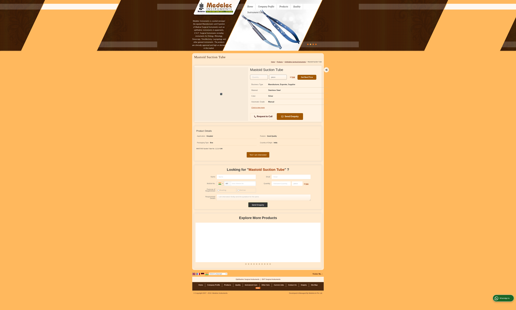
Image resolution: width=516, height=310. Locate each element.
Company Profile (266, 6)
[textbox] (278, 77)
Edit (293, 77)
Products (283, 6)
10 (270, 264)
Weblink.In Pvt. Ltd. (315, 293)
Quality (296, 6)
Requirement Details (210, 197)
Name (213, 177)
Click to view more (258, 108)
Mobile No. (211, 183)
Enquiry (304, 285)
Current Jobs (279, 285)
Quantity (267, 183)
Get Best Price (307, 77)
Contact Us (292, 285)
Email (268, 177)
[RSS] (258, 288)
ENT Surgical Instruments (271, 279)
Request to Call (264, 116)
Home (250, 6)
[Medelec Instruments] (216, 8)
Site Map (314, 285)
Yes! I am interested (258, 155)
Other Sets (265, 285)
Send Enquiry (291, 116)
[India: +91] (220, 183)
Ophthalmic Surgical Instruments (295, 62)
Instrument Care (255, 12)
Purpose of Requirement (210, 190)
